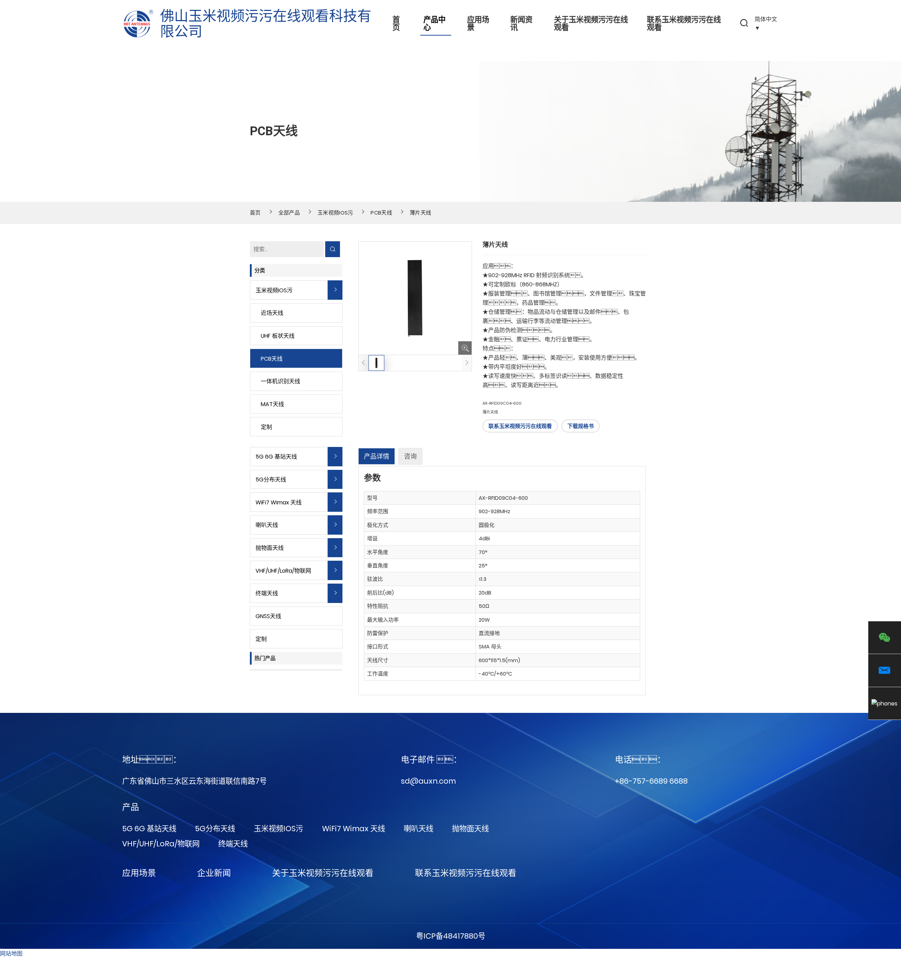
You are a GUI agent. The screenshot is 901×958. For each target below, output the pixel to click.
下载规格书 (580, 426)
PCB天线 (381, 212)
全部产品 (289, 212)
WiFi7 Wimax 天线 (279, 502)
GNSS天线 (268, 616)
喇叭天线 (267, 525)
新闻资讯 (521, 23)
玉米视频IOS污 (335, 212)
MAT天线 (272, 404)
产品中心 (434, 23)
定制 (266, 427)
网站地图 (11, 954)
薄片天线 (420, 212)
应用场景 (478, 23)
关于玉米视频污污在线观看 (591, 23)
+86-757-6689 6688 (651, 781)
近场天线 (272, 313)
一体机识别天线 (280, 381)
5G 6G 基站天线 (276, 457)
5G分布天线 (271, 479)
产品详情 (376, 456)
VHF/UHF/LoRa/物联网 (283, 571)
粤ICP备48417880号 (450, 936)
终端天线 (267, 593)
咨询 (410, 456)
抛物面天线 (270, 548)
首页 (396, 23)
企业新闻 (214, 873)
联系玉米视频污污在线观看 (684, 23)
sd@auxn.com (428, 781)
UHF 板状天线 (278, 336)
